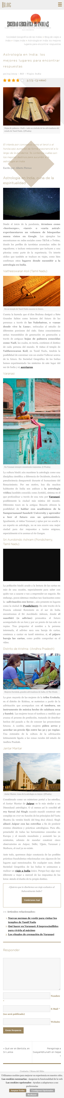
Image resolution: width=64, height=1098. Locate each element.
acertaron (27, 367)
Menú (60, 4)
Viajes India (34, 74)
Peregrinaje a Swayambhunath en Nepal (47, 1052)
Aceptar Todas (18, 1090)
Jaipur (30, 803)
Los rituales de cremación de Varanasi (31, 934)
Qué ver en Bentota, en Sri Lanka (16, 1050)
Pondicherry (30, 606)
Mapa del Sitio (37, 1071)
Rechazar (32, 1095)
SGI (22, 74)
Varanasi (54, 496)
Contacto (24, 1071)
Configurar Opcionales (42, 1090)
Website (55, 1022)
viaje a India (22, 870)
